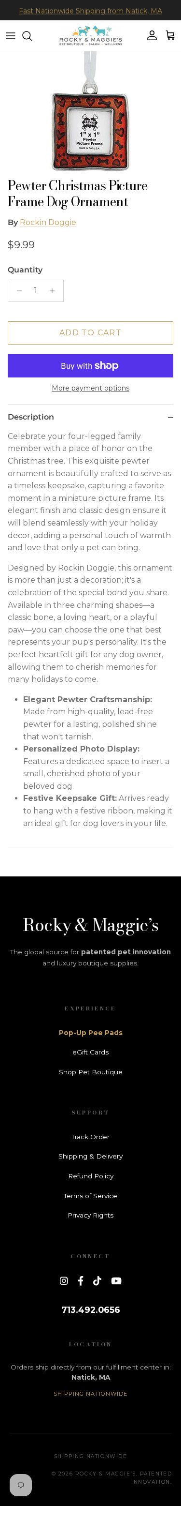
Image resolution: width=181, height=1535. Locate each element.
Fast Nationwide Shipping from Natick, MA (90, 10)
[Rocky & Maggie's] (90, 35)
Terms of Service (90, 1196)
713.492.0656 (90, 1310)
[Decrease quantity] (16, 290)
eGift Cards (90, 1052)
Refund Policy (90, 1176)
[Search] (31, 35)
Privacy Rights (90, 1215)
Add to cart (90, 332)
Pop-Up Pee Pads (91, 1033)
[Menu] (10, 35)
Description (31, 416)
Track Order (90, 1137)
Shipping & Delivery (90, 1156)
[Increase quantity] (54, 290)
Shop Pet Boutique (91, 1072)
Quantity (25, 269)
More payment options (90, 388)
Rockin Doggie (48, 222)
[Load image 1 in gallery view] (90, 112)
